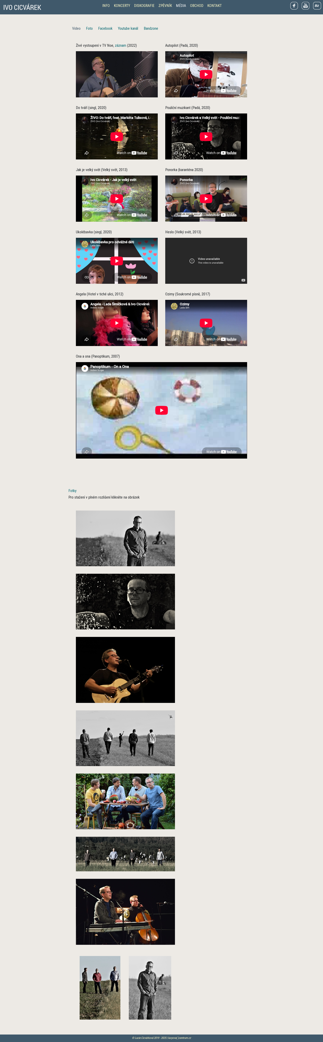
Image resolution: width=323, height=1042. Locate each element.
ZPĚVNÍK (165, 5)
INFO (106, 5)
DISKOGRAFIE (144, 5)
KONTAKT (214, 5)
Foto (89, 28)
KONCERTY (122, 5)
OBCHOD (196, 5)
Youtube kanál (128, 28)
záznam (120, 45)
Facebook (105, 28)
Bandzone (151, 28)
